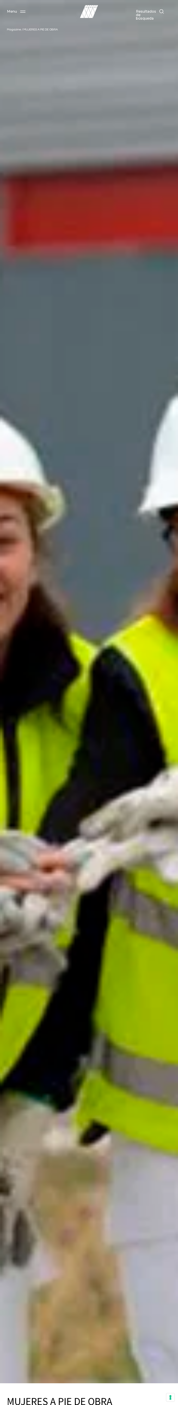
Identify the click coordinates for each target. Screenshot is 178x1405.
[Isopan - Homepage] (89, 11)
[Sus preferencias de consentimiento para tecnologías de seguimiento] (170, 1397)
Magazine (14, 29)
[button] (16, 11)
